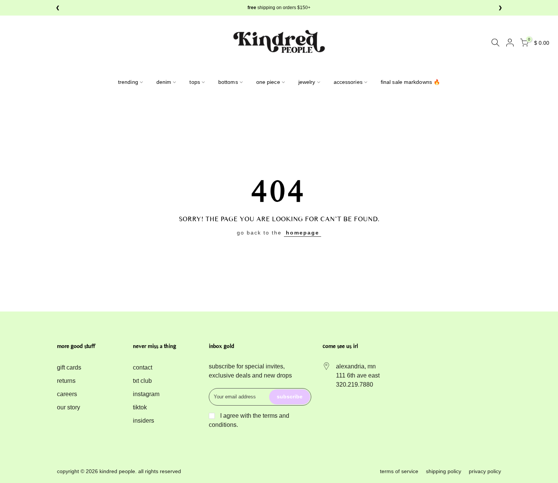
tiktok (140, 407)
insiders (143, 420)
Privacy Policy (485, 471)
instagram (146, 394)
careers (67, 394)
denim (164, 82)
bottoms (228, 82)
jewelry (306, 82)
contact (142, 367)
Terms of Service (399, 471)
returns (66, 381)
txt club (142, 381)
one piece (268, 82)
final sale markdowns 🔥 (410, 82)
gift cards (69, 367)
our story (68, 407)
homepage (302, 233)
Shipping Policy (443, 471)
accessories (348, 82)
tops (194, 82)
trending (128, 82)
